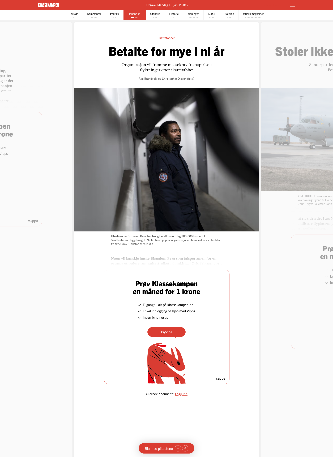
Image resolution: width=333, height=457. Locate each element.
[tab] (74, 15)
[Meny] (292, 5)
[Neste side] (185, 448)
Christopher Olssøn (174, 78)
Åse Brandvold (148, 78)
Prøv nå (166, 332)
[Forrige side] (178, 448)
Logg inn (181, 394)
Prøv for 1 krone (271, 5)
